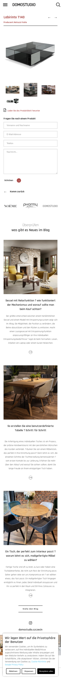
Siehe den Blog (30, 609)
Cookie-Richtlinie (38, 661)
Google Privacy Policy (14, 664)
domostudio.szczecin (30, 629)
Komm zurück (14, 191)
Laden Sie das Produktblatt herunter (24, 110)
